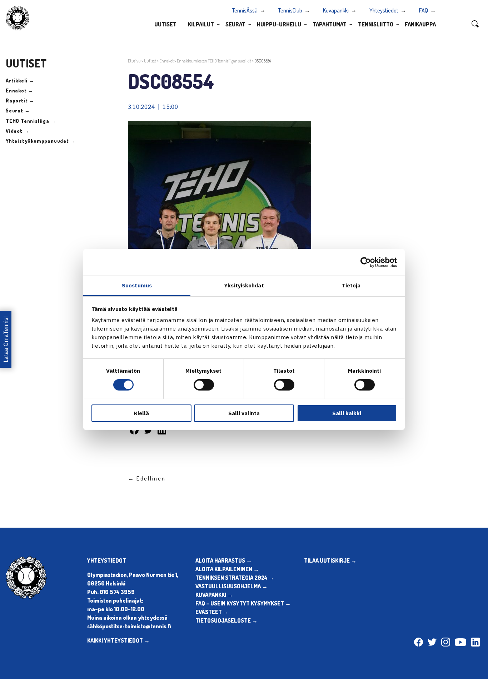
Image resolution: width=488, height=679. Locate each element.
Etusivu (134, 61)
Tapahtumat (330, 24)
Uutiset (165, 24)
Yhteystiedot (383, 10)
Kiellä (141, 413)
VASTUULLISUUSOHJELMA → (231, 586)
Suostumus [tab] (137, 285)
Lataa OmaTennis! (5, 339)
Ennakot (166, 61)
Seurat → (18, 110)
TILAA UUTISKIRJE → (330, 560)
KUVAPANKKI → (214, 594)
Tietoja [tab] (351, 285)
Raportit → (20, 100)
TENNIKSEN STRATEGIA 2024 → (234, 577)
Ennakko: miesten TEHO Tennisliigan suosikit (214, 61)
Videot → (17, 131)
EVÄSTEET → (212, 611)
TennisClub (290, 10)
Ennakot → (19, 90)
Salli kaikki (346, 413)
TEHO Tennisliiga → (31, 121)
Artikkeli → (20, 80)
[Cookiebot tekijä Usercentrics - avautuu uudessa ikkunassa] (365, 262)
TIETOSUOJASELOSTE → (226, 620)
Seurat (235, 24)
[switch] (204, 385)
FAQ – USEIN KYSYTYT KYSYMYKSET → (243, 603)
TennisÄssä (245, 10)
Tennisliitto (375, 24)
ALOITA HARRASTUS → (223, 560)
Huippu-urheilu (279, 24)
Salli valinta (244, 413)
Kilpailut (201, 24)
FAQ (423, 10)
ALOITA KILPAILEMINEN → (227, 569)
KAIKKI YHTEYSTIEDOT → (118, 640)
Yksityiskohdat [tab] (244, 285)
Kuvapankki (336, 10)
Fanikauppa (420, 24)
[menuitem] (165, 24)
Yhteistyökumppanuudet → (40, 141)
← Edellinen (147, 478)
